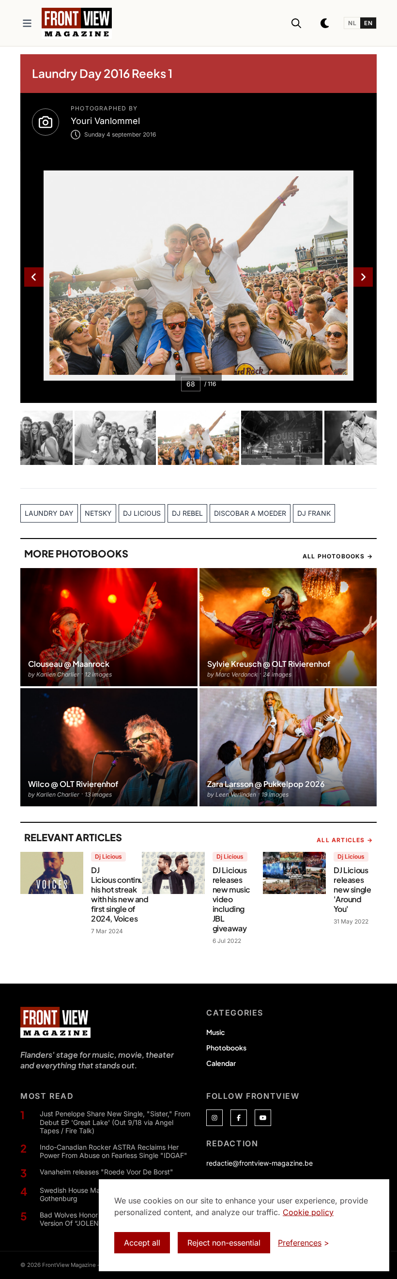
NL (352, 23)
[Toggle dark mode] (325, 23)
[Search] (296, 23)
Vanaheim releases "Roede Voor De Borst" (106, 1172)
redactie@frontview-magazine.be (259, 1163)
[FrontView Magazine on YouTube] (263, 1117)
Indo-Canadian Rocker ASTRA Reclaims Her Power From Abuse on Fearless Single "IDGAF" (113, 1151)
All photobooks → (338, 556)
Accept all (142, 1243)
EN (368, 23)
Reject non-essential (223, 1243)
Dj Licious (108, 856)
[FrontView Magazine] (55, 1022)
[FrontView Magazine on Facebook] (238, 1117)
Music (215, 1032)
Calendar (221, 1063)
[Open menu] (27, 23)
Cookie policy (308, 1212)
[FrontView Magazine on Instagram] (214, 1117)
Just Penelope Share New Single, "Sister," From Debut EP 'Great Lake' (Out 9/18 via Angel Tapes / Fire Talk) (115, 1122)
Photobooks (226, 1047)
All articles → (345, 840)
